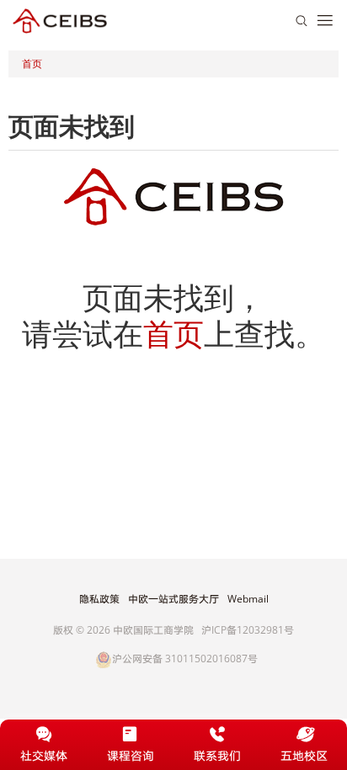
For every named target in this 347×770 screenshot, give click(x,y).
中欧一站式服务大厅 (173, 599)
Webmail (248, 599)
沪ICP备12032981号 (247, 630)
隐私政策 (99, 599)
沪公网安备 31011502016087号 (185, 659)
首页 (32, 63)
